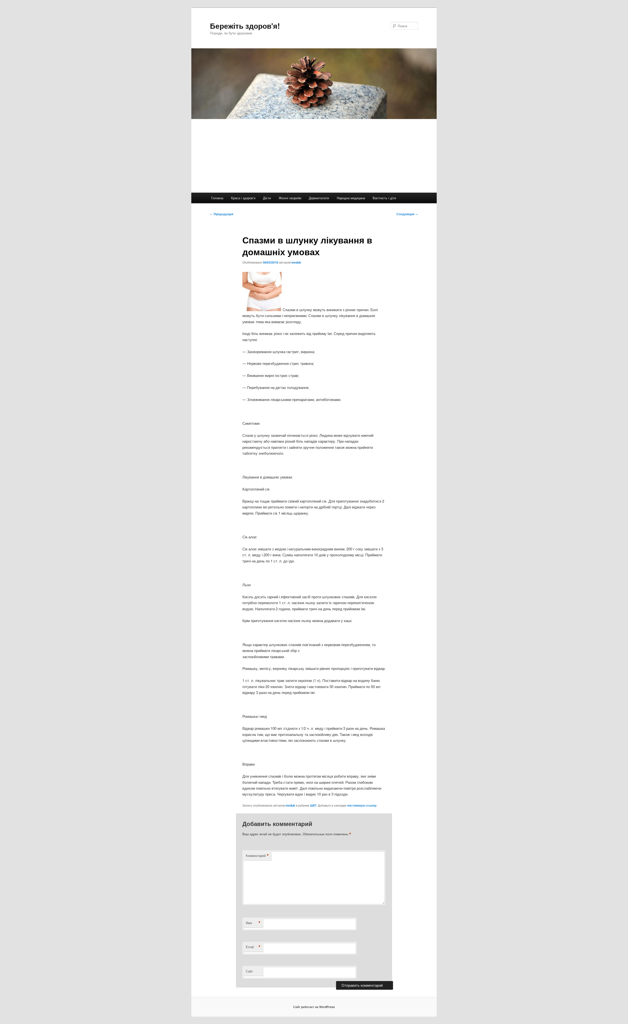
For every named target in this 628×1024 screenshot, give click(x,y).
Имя (253, 923)
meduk (296, 262)
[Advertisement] (314, 155)
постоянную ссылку (362, 805)
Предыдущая (221, 214)
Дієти (267, 198)
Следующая (407, 214)
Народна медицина (351, 198)
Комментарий (257, 856)
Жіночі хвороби (290, 198)
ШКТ (313, 805)
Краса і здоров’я (243, 198)
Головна (217, 198)
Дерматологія (319, 198)
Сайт (249, 971)
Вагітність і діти (384, 198)
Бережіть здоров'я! (245, 25)
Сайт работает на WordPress (314, 1007)
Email (253, 947)
